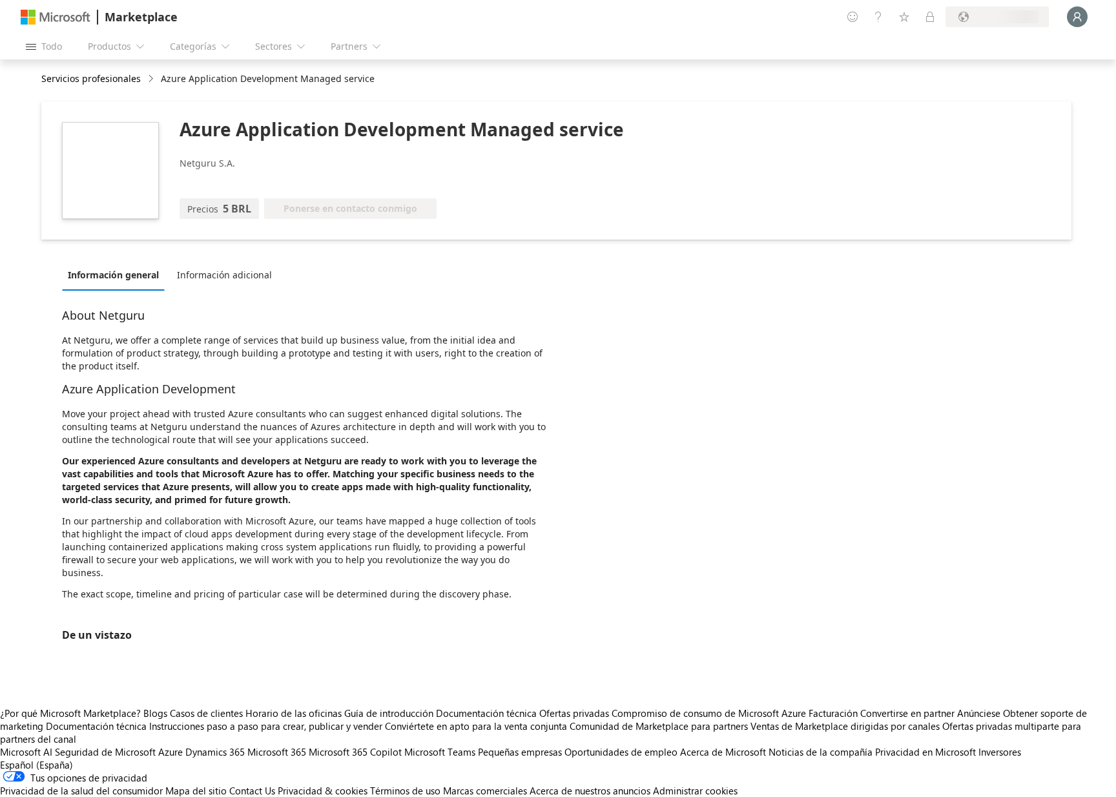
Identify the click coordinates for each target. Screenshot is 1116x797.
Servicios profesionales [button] (91, 78)
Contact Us (252, 790)
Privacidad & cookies (322, 790)
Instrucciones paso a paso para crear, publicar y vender (265, 725)
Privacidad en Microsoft (925, 751)
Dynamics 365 (215, 751)
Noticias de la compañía (821, 751)
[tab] (116, 274)
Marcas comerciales (485, 790)
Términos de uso (405, 790)
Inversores (999, 751)
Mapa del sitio (196, 790)
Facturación (833, 713)
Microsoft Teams (439, 751)
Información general (113, 275)
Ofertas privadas (574, 713)
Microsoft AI (26, 751)
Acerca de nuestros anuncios (590, 790)
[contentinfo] (152, 79)
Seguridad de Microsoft (105, 751)
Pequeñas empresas (520, 751)
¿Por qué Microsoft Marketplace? (70, 713)
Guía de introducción (388, 713)
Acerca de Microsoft (723, 751)
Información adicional (224, 275)
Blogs (155, 713)
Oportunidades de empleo (620, 751)
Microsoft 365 (276, 751)
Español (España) (36, 764)
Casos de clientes (206, 713)
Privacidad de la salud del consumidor (81, 790)
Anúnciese (978, 713)
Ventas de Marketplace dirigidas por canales (845, 725)
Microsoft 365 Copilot (355, 751)
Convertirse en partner (907, 713)
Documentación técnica (486, 713)
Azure (170, 751)
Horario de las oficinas (293, 713)
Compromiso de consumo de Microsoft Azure (710, 713)
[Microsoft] (55, 17)
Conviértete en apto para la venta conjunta (476, 725)
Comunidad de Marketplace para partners (659, 725)
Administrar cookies (695, 790)
